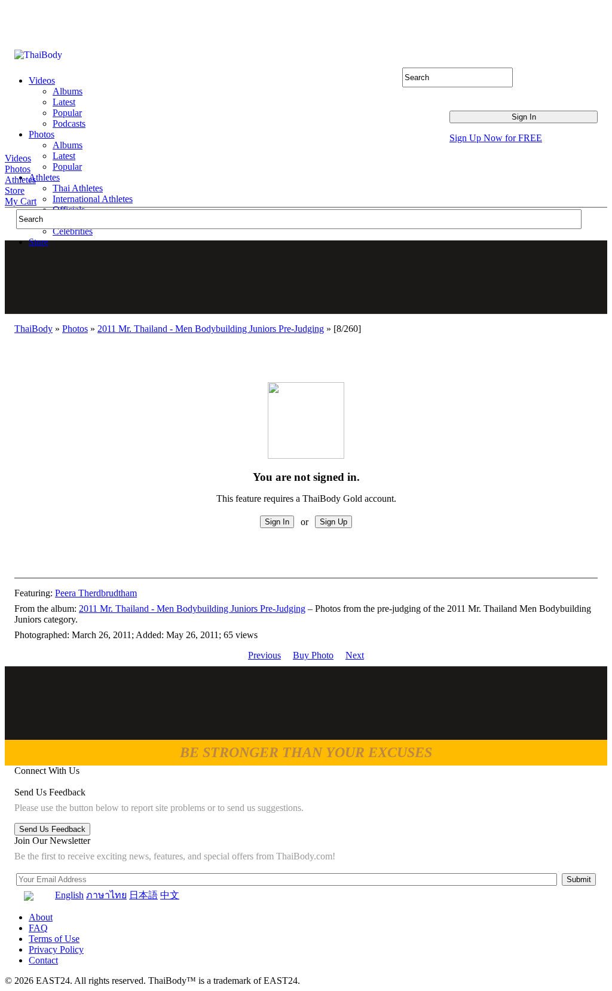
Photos (17, 169)
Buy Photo (313, 655)
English (69, 895)
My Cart (20, 201)
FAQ (38, 928)
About (41, 917)
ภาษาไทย (106, 895)
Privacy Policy (56, 949)
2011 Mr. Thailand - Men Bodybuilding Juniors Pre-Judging (210, 329)
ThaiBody (33, 329)
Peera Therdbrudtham (96, 593)
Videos (18, 158)
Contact (43, 960)
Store (15, 190)
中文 (169, 895)
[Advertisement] (306, 277)
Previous (264, 655)
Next (354, 655)
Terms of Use (54, 939)
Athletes (20, 180)
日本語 (143, 895)
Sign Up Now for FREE (495, 138)
